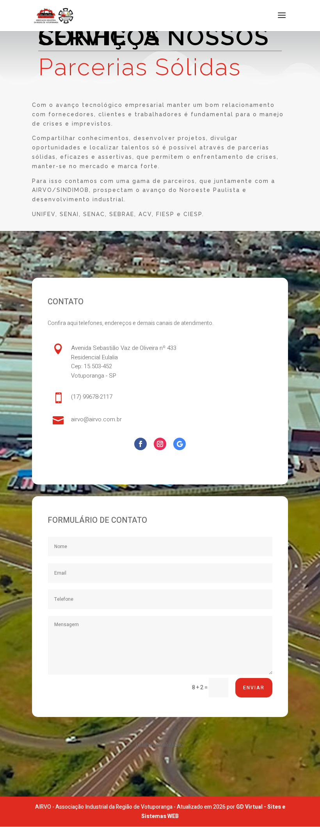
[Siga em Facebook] (140, 444)
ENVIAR (254, 687)
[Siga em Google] (179, 444)
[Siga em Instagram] (160, 444)
